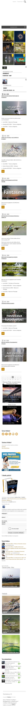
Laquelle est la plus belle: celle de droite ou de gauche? (10, 138)
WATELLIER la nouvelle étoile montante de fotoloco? (9, 343)
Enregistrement (20, 1)
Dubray (5, 88)
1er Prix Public (12, 386)
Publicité (8, 699)
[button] (4, 506)
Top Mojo (13, 699)
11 (12, 379)
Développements (6, 701)
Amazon (4, 446)
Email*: (4, 517)
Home (4, 699)
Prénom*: (4, 513)
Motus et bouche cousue (20, 543)
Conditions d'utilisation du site (9, 702)
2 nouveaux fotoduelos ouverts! (7, 303)
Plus (3, 129)
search (24, 1)
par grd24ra (6, 402)
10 (10, 379)
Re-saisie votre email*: (4, 522)
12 (15, 379)
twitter (14, 704)
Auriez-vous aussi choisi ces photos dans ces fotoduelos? (10, 96)
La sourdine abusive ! (19, 554)
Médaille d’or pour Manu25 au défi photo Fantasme (9, 181)
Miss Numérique (5, 448)
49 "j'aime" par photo (12, 407)
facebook (13, 704)
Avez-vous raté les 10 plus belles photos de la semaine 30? (10, 216)
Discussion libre (9, 543)
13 (17, 379)
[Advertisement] (14, 14)
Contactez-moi (14, 701)
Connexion (14, 1)
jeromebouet (6, 73)
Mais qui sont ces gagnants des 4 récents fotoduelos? (9, 258)
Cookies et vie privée (7, 705)
